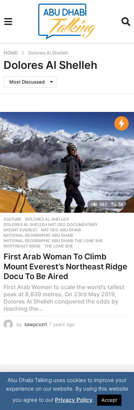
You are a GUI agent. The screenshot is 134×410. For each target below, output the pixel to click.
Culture (12, 219)
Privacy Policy (74, 399)
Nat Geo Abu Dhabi (61, 230)
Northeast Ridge (22, 246)
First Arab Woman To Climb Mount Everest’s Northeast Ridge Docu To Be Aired (65, 266)
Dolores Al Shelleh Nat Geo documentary (51, 224)
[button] (8, 21)
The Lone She (58, 246)
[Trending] (121, 123)
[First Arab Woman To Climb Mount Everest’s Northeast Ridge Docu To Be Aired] (67, 162)
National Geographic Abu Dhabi (38, 235)
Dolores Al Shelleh (47, 219)
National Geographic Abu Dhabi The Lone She (53, 241)
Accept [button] (109, 400)
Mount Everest (21, 230)
